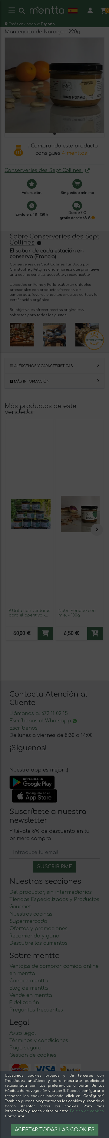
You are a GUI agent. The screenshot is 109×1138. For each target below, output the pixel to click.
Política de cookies (87, 1111)
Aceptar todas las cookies (54, 1130)
